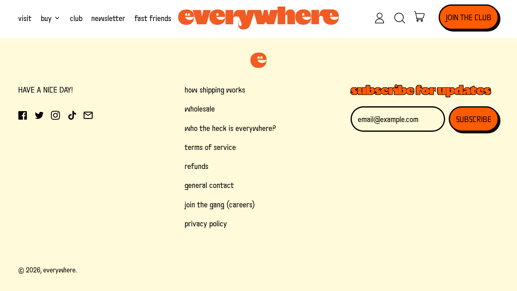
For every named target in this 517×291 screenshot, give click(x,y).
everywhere (59, 270)
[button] (400, 18)
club (76, 18)
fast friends (153, 18)
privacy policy (206, 223)
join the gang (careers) (220, 204)
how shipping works (215, 90)
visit (25, 18)
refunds (196, 166)
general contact (209, 185)
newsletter (108, 18)
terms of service (210, 147)
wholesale (200, 109)
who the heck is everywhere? (230, 128)
